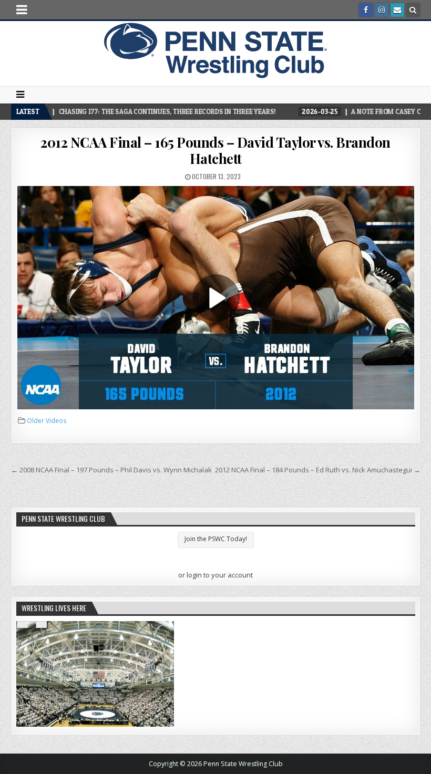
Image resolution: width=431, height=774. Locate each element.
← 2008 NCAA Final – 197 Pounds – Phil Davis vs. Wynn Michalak (111, 469)
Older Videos (47, 420)
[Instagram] (381, 10)
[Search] (413, 10)
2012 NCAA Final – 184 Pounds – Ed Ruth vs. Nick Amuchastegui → (317, 469)
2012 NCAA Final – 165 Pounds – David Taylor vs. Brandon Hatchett (215, 150)
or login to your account (215, 575)
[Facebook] (366, 10)
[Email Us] (397, 10)
